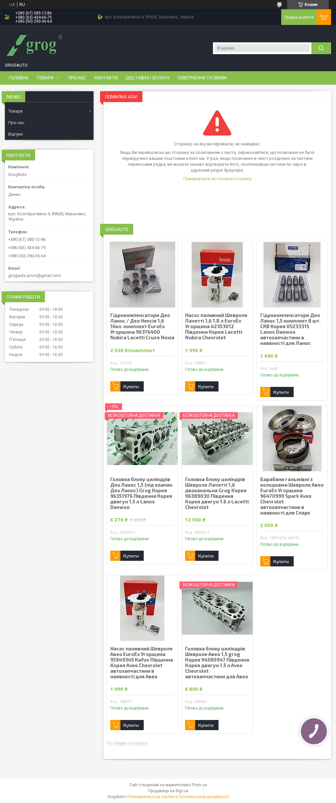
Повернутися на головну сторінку (217, 178)
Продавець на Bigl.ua (168, 791)
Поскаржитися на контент (151, 796)
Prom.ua (199, 785)
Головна (19, 77)
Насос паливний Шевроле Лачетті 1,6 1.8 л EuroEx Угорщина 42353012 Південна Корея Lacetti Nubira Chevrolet (216, 326)
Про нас (77, 77)
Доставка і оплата (148, 77)
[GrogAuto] (34, 44)
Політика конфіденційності (203, 796)
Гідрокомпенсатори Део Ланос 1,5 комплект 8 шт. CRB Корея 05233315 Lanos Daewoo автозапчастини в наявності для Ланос (290, 329)
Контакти (106, 77)
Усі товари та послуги (127, 743)
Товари (44, 77)
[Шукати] (321, 48)
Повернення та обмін (202, 77)
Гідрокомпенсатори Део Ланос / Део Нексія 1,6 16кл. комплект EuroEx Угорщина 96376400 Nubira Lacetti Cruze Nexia (142, 326)
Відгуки (15, 134)
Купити (131, 386)
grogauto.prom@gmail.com (34, 275)
